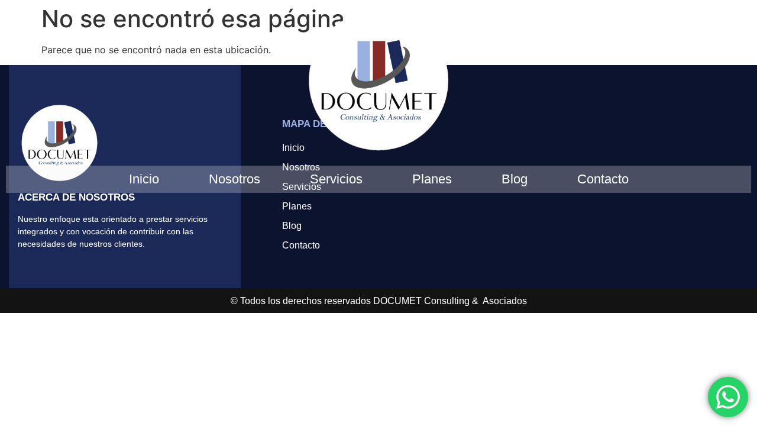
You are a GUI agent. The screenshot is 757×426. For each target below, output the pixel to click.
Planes (432, 179)
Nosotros (234, 179)
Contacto (603, 179)
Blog (515, 179)
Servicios (336, 179)
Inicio (144, 179)
